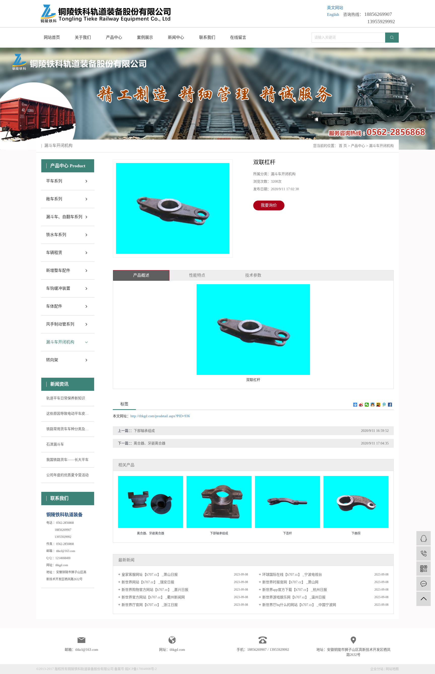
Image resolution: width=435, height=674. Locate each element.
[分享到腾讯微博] (384, 405)
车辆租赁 (54, 252)
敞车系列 (54, 199)
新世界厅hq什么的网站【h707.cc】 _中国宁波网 (299, 605)
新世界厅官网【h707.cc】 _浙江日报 (150, 605)
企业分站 (376, 669)
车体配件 (54, 306)
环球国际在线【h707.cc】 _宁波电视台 (292, 574)
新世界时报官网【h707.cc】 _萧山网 (290, 582)
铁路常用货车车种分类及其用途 (67, 429)
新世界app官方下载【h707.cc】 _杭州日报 (294, 590)
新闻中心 (176, 37)
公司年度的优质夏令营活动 (67, 475)
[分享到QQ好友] (373, 405)
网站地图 (392, 669)
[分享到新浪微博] (361, 405)
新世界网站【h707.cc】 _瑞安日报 (148, 582)
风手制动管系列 (60, 324)
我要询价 (269, 205)
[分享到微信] (367, 405)
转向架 (52, 360)
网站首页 (52, 37)
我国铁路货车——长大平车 (67, 460)
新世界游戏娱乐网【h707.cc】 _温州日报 (293, 597)
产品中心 (114, 37)
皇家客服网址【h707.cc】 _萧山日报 (150, 574)
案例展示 (145, 37)
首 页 (343, 146)
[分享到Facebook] (390, 405)
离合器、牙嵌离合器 (149, 443)
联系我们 (207, 37)
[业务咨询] (423, 538)
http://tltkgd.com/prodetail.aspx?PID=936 (160, 416)
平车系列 (54, 181)
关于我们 (83, 37)
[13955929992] (423, 553)
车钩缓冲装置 (58, 288)
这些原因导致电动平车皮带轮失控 (67, 413)
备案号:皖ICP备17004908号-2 (135, 669)
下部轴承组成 (144, 431)
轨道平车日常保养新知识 (65, 398)
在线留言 (238, 37)
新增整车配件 (58, 270)
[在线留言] (423, 583)
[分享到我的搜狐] (378, 405)
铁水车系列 (56, 235)
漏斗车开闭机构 (381, 146)
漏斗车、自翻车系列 (64, 217)
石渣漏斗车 (55, 444)
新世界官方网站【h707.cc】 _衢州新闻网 (153, 597)
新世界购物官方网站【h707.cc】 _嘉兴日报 (155, 590)
